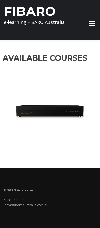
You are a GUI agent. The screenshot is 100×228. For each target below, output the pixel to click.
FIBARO (30, 11)
